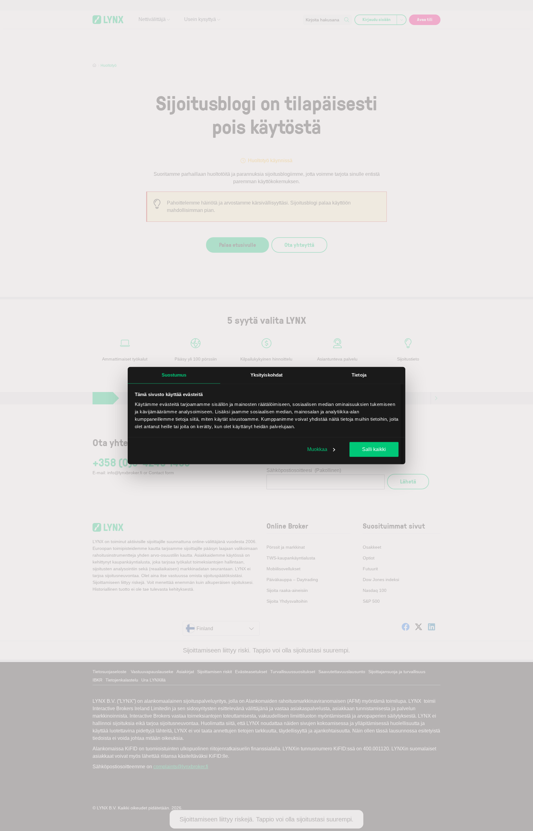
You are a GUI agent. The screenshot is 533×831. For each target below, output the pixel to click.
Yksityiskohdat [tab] (266, 375)
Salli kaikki (374, 449)
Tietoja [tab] (359, 375)
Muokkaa (317, 449)
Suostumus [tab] (174, 375)
